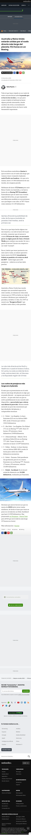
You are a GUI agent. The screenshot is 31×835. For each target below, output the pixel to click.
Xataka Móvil (5, 774)
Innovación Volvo (18, 16)
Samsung (18, 738)
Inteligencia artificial (7, 741)
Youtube (18, 702)
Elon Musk (23, 31)
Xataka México (6, 816)
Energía (4, 735)
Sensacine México (21, 819)
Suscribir (26, 691)
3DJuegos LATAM (20, 816)
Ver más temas (6, 749)
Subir (24, 763)
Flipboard (20, 73)
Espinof (18, 784)
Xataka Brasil (5, 819)
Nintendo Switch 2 (13, 31)
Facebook (14, 73)
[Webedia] (27, 1)
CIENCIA (23, 5)
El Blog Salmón (20, 803)
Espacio (4, 732)
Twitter (17, 73)
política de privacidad (23, 694)
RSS (28, 702)
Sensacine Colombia (21, 821)
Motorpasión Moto (21, 795)
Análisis (18, 728)
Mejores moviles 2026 (19, 678)
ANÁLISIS (3, 5)
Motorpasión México (21, 823)
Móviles (18, 732)
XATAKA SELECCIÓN (14, 5)
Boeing (22, 529)
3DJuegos (18, 771)
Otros (9, 529)
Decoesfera (5, 806)
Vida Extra (18, 774)
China (4, 31)
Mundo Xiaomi (5, 781)
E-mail (23, 73)
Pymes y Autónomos (21, 806)
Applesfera (4, 776)
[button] (11, 87)
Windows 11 (19, 744)
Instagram (21, 702)
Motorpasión (19, 793)
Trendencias (5, 803)
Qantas (16, 526)
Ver (16, 605)
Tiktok (9, 705)
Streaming (5, 728)
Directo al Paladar (6, 793)
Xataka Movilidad (20, 735)
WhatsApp (8, 702)
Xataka (3, 771)
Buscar (28, 756)
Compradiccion (6, 808)
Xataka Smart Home (7, 778)
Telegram (25, 702)
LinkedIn (6, 705)
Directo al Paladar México (6, 824)
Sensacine (18, 782)
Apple (3, 738)
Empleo (4, 744)
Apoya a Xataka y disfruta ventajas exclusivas (15, 716)
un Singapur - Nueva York (19, 516)
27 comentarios (8, 72)
